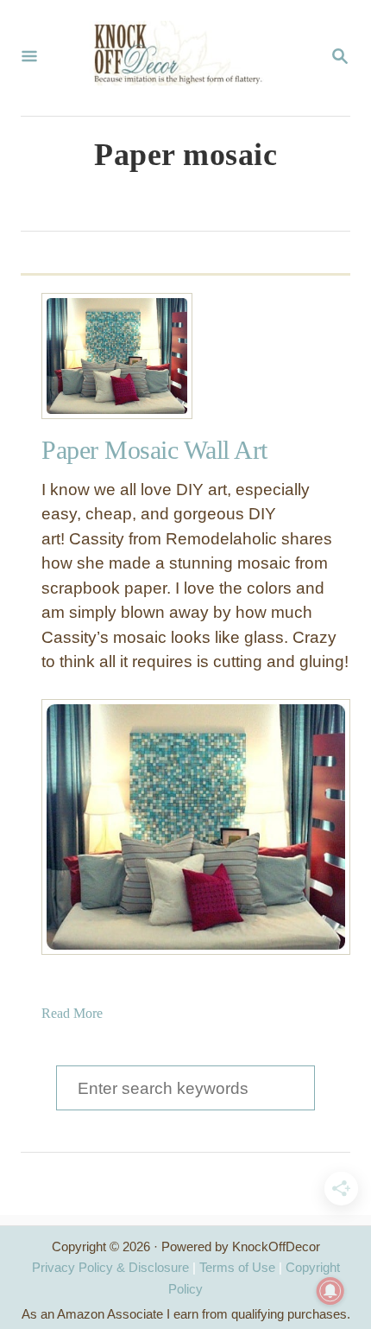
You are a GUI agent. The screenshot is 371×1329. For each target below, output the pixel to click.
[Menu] (29, 57)
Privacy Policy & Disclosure (110, 1267)
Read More (72, 1013)
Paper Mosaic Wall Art (154, 450)
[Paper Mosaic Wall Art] (104, 356)
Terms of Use (237, 1267)
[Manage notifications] (330, 1291)
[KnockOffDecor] (184, 58)
